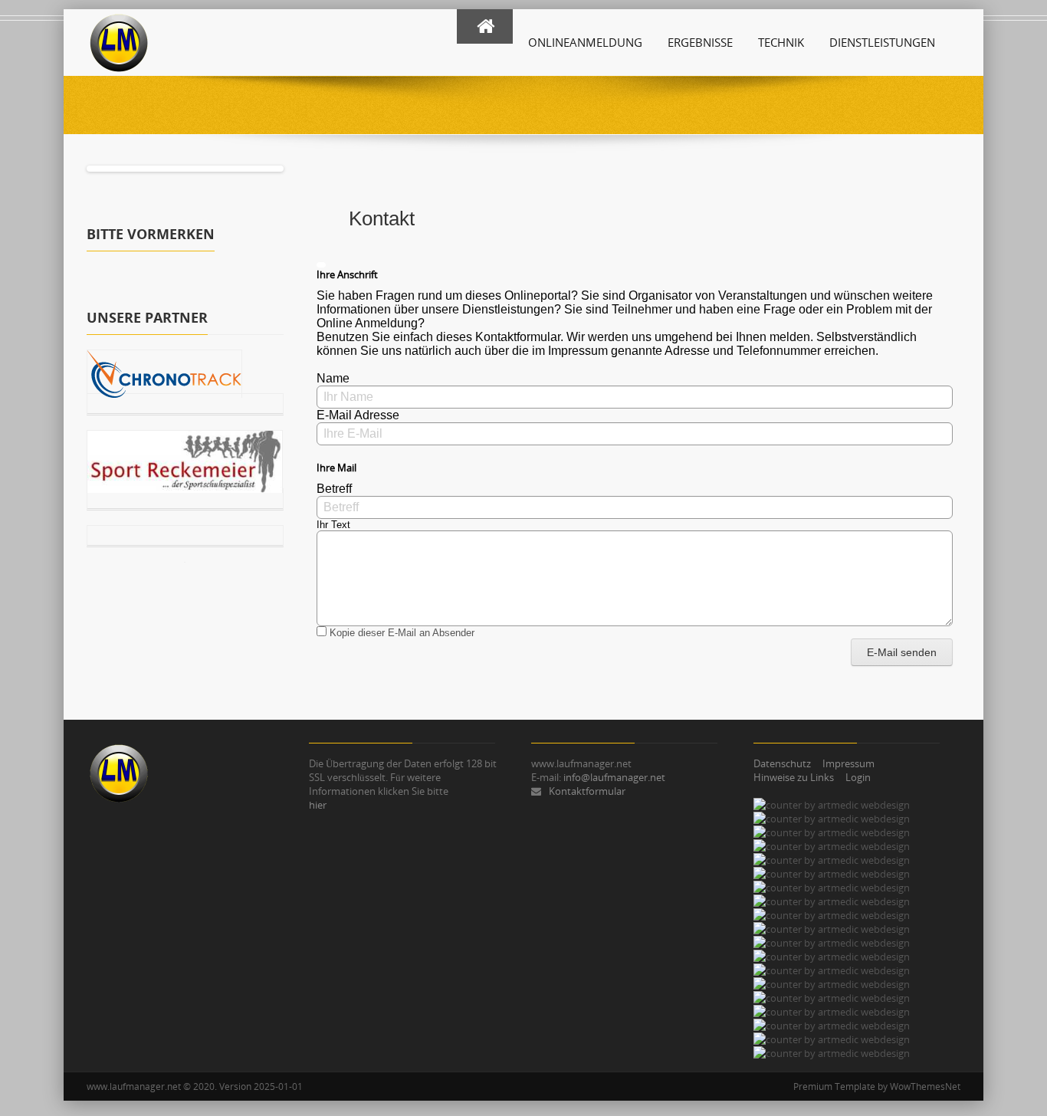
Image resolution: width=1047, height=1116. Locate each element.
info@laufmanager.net (614, 777)
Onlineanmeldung (585, 42)
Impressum (848, 763)
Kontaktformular (587, 791)
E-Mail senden (902, 652)
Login (858, 777)
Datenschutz (782, 763)
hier (318, 805)
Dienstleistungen (882, 42)
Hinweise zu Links (793, 777)
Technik (781, 42)
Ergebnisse (700, 42)
